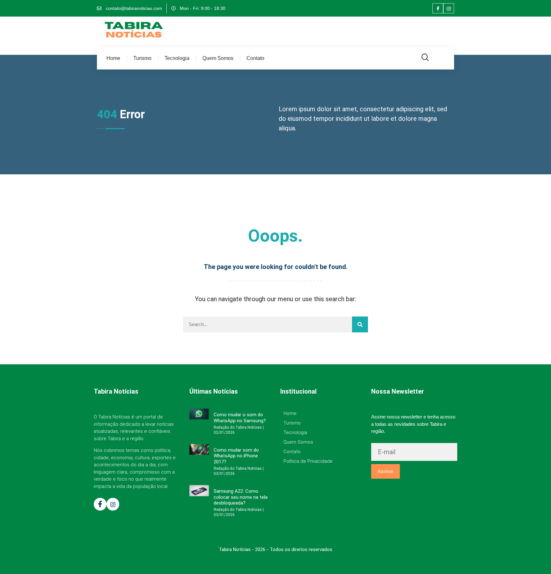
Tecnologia (177, 58)
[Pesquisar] (360, 324)
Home (113, 58)
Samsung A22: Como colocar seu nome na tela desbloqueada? (241, 497)
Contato (255, 58)
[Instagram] (448, 8)
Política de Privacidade (308, 461)
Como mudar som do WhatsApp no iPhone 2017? (236, 456)
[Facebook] (437, 8)
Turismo (142, 58)
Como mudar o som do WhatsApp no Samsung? (240, 417)
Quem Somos (217, 58)
